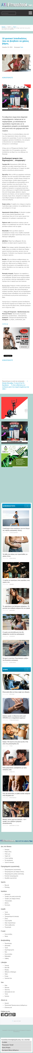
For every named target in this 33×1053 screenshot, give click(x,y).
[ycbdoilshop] (14, 466)
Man (6, 985)
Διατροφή (12, 610)
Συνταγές (12, 636)
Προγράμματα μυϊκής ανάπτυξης (14, 874)
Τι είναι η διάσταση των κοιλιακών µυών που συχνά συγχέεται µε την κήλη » (15, 387)
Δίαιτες (7, 903)
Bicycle (7, 885)
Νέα (6, 952)
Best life (7, 967)
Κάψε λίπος (8, 851)
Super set (7, 856)
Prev (26, 506)
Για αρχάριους (9, 860)
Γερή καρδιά (8, 920)
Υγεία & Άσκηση (13, 532)
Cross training (9, 858)
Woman (7, 987)
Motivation (8, 956)
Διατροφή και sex (10, 992)
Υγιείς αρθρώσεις (14, 720)
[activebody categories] (14, 443)
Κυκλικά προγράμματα (11, 876)
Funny (6, 976)
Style (6, 974)
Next (29, 506)
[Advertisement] (17, 113)
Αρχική (3, 27)
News (6, 936)
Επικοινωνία (8, 1007)
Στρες (6, 918)
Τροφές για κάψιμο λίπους (12, 898)
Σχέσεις (7, 996)
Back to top (17, 1021)
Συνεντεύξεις (8, 934)
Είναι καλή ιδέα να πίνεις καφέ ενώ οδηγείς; (16, 692)
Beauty (7, 969)
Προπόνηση (12, 797)
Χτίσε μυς (12, 772)
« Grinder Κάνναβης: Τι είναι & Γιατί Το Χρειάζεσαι (15, 383)
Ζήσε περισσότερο (10, 923)
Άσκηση (11, 584)
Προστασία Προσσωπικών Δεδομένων (16, 1005)
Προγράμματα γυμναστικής (13, 869)
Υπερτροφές (8, 901)
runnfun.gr (5, 324)
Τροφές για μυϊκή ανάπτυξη (13, 896)
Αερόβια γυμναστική (11, 878)
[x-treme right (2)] (14, 418)
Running (7, 887)
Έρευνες (11, 694)
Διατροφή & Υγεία (14, 825)
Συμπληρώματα (9, 950)
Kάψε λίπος (12, 558)
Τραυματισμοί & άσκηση (12, 916)
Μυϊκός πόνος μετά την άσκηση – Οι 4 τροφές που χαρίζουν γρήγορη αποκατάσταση (14, 821)
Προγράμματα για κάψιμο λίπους (14, 871)
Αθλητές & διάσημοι (10, 972)
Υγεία (14, 27)
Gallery (7, 958)
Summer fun (8, 978)
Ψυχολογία (8, 927)
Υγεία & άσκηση (9, 862)
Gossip (7, 965)
